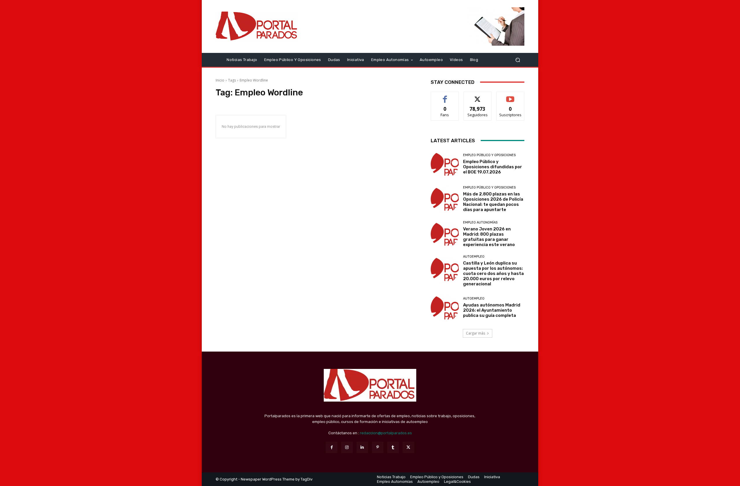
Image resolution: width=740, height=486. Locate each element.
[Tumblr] (393, 447)
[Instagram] (347, 447)
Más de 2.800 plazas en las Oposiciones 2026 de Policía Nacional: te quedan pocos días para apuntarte (493, 201)
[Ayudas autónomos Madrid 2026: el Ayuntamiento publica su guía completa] (445, 307)
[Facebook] (331, 447)
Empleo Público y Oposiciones (489, 155)
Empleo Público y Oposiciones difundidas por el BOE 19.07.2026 (492, 167)
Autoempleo (473, 256)
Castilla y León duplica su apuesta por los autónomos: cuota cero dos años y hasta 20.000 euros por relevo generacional (493, 273)
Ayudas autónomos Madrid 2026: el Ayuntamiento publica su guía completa (491, 310)
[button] (517, 59)
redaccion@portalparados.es (386, 433)
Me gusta (445, 96)
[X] (408, 447)
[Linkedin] (362, 447)
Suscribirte (510, 96)
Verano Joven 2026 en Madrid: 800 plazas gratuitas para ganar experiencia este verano (489, 236)
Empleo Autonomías (480, 222)
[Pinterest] (377, 447)
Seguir (477, 96)
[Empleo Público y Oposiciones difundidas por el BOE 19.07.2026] (445, 164)
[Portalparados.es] (257, 26)
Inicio (220, 80)
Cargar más (475, 333)
